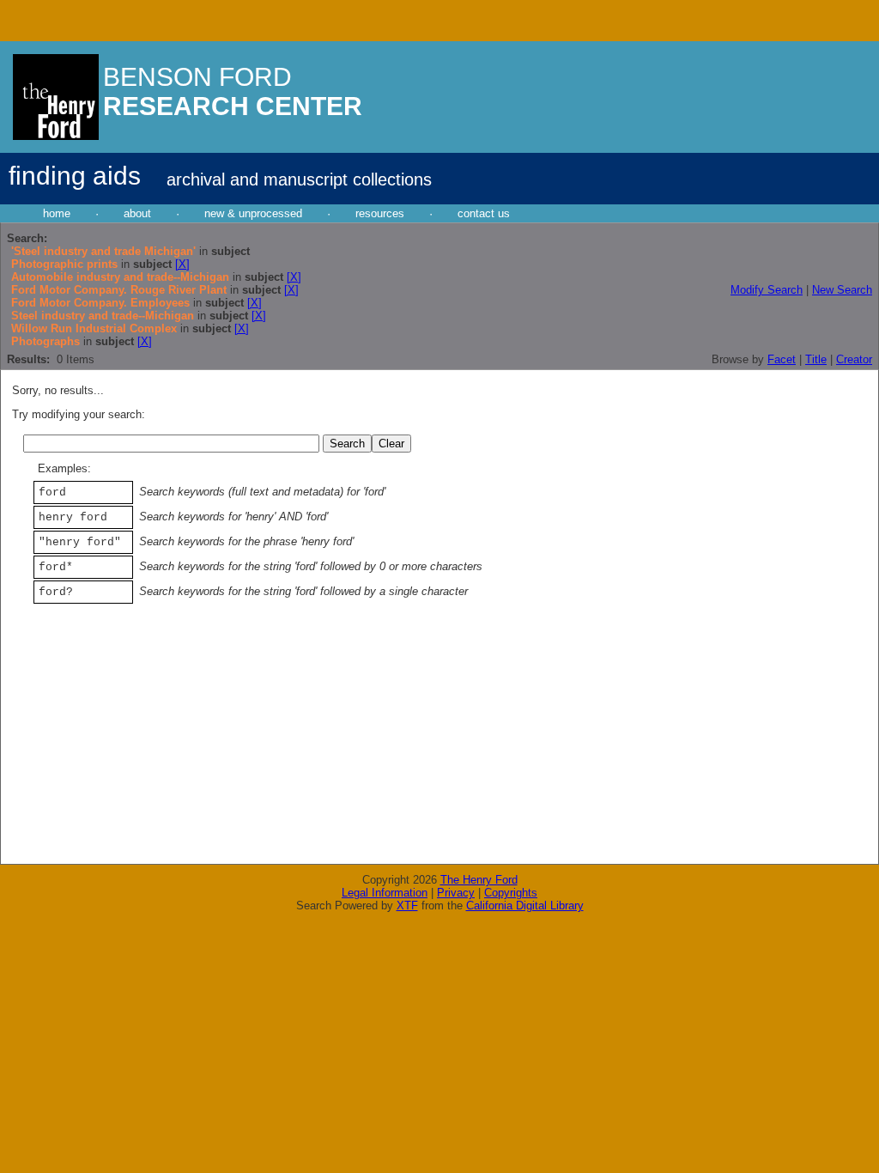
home (56, 213)
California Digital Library (525, 905)
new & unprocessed (253, 213)
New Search (842, 289)
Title (816, 359)
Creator (854, 359)
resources (379, 213)
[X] (182, 264)
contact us (484, 213)
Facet (781, 359)
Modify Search (766, 289)
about (137, 213)
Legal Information (384, 892)
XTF (407, 905)
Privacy (456, 892)
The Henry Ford (479, 879)
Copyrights (510, 892)
